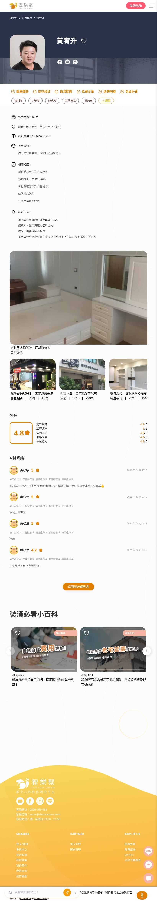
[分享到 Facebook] (60, 61)
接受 (142, 895)
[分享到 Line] (68, 61)
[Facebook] (30, 801)
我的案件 (21, 865)
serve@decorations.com (45, 814)
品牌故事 (130, 844)
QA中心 (129, 855)
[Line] (148, 851)
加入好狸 (75, 844)
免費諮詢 (136, 6)
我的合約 (21, 871)
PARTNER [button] (77, 834)
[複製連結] (75, 61)
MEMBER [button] (23, 834)
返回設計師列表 (78, 587)
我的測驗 (21, 860)
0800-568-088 (38, 809)
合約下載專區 (133, 860)
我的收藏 (21, 855)
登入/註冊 (22, 844)
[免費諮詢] (148, 878)
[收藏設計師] (84, 41)
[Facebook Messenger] (148, 865)
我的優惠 (21, 876)
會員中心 (21, 849)
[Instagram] (40, 801)
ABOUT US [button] (132, 834)
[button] (10, 651)
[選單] (151, 6)
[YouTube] (20, 801)
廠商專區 (75, 849)
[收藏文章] (17, 632)
